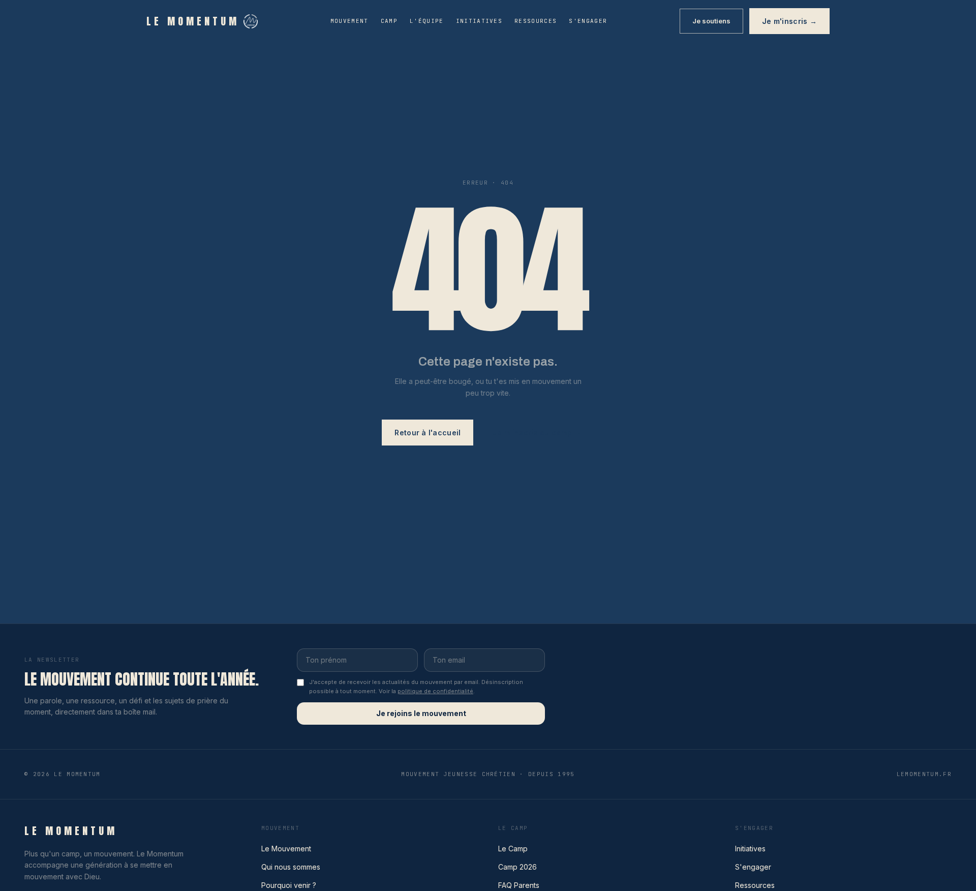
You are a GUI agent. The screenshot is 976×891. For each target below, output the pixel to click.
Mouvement (349, 20)
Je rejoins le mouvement (421, 713)
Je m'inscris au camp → (536, 432)
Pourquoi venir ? (288, 885)
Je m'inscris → (789, 21)
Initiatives (479, 20)
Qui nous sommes (290, 867)
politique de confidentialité (435, 691)
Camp (389, 20)
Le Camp (513, 848)
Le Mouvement (286, 848)
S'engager (588, 20)
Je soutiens (711, 21)
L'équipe (427, 20)
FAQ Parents (518, 885)
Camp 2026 (517, 867)
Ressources (535, 20)
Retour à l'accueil (427, 432)
